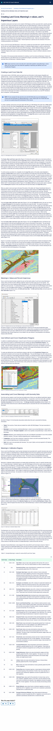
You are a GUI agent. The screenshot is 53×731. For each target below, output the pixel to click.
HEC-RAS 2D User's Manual (11, 2)
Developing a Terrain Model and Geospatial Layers (24, 8)
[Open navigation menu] (50, 2)
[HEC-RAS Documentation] (1, 2)
